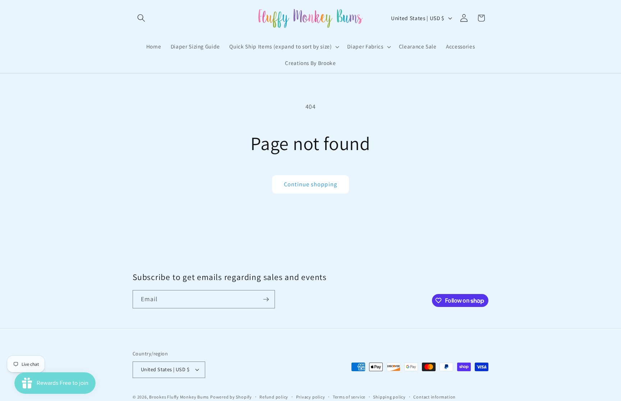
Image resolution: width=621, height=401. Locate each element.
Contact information (434, 397)
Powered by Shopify (231, 397)
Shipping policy (389, 397)
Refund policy (273, 397)
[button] (141, 18)
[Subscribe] (266, 299)
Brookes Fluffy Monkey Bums (179, 397)
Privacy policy (310, 397)
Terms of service (349, 397)
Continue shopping (310, 184)
